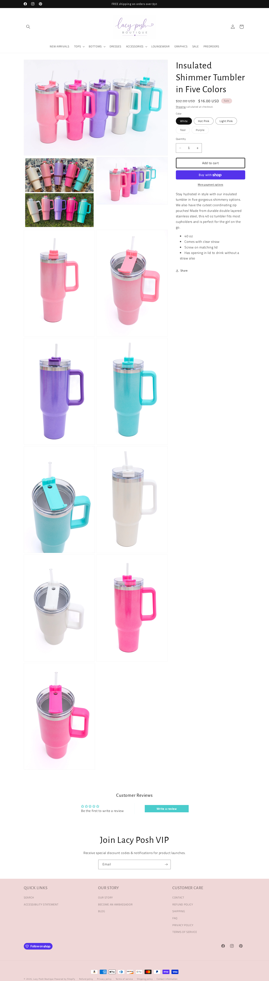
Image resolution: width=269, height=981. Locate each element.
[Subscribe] (166, 864)
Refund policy (86, 979)
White (184, 121)
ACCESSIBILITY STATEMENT (41, 904)
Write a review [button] (167, 808)
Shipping (181, 107)
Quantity (181, 139)
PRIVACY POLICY (182, 925)
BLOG (101, 911)
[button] (28, 26)
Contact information (167, 979)
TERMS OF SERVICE (184, 932)
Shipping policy (145, 979)
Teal (185, 131)
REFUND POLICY (182, 904)
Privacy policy (104, 979)
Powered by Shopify (64, 979)
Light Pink (226, 121)
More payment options (210, 184)
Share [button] (184, 271)
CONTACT (178, 897)
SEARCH (29, 897)
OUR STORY (105, 897)
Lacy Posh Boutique (43, 979)
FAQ (175, 918)
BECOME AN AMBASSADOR (115, 904)
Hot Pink (203, 121)
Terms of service (124, 979)
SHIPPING (178, 911)
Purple (202, 131)
